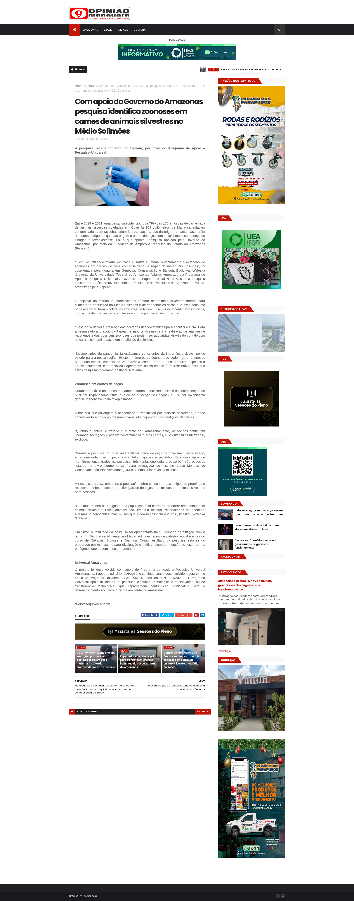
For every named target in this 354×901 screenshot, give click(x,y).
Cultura (140, 30)
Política (178, 69)
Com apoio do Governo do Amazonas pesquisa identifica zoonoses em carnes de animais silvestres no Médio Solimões (183, 660)
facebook (203, 711)
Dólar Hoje (224, 651)
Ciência (91, 86)
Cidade (123, 30)
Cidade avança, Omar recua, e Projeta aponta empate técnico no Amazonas (259, 512)
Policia (277, 69)
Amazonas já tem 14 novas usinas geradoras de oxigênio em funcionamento (256, 544)
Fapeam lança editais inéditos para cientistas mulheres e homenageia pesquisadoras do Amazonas (139, 662)
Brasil (108, 30)
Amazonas (90, 30)
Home (79, 86)
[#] (278, 896)
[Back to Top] (283, 896)
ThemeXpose (89, 895)
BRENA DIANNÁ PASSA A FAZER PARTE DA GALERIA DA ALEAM (221, 69)
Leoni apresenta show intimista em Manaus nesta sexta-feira (257, 527)
